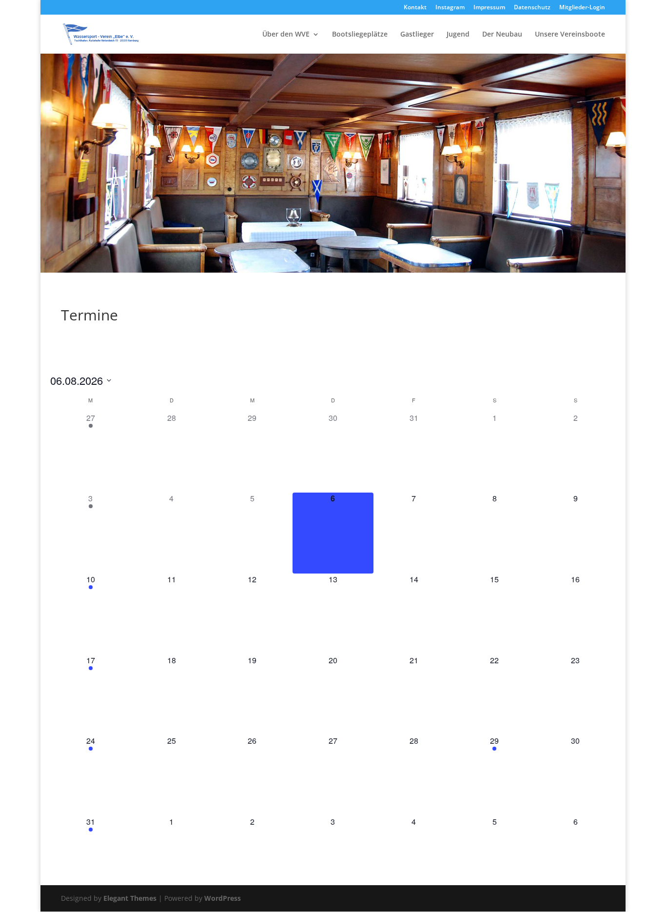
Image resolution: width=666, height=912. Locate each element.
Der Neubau (502, 35)
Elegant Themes (130, 898)
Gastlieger (417, 35)
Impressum (489, 7)
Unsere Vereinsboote (570, 35)
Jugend (458, 35)
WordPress (222, 898)
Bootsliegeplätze (360, 35)
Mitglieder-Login (582, 7)
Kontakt (415, 7)
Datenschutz (532, 7)
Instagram (450, 7)
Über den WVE (286, 35)
